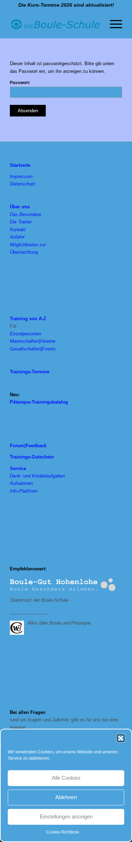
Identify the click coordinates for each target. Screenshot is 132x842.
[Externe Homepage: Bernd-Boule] (18, 627)
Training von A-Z (28, 318)
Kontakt (18, 229)
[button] (120, 738)
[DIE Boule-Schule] (55, 24)
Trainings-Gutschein (32, 457)
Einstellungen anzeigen (66, 816)
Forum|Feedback (28, 445)
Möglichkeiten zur (28, 244)
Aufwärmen (21, 483)
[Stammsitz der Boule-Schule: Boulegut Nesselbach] (62, 585)
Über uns (20, 206)
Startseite (20, 165)
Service (18, 468)
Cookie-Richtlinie (62, 832)
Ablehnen (66, 797)
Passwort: (20, 82)
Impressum (21, 176)
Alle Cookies (66, 778)
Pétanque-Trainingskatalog (39, 402)
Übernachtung (24, 252)
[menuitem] (112, 24)
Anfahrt (17, 237)
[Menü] (112, 24)
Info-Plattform (24, 491)
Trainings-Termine (29, 371)
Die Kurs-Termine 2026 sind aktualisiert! (66, 5)
